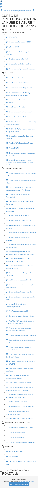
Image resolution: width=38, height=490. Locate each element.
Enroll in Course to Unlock (19, 484)
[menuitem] (1, 5)
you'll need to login (27, 481)
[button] (1, 2)
